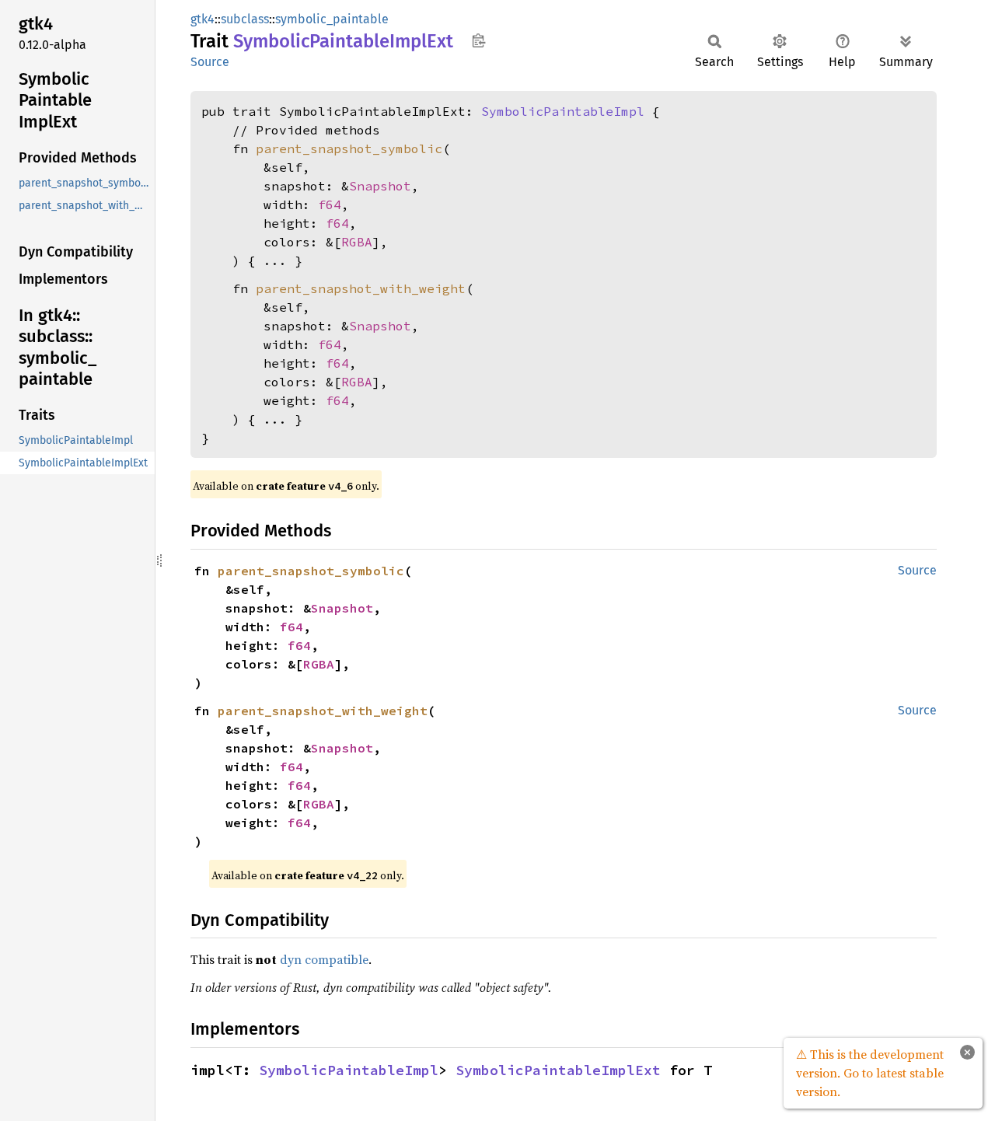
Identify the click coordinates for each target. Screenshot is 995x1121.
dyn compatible (324, 959)
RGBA (356, 242)
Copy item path (478, 40)
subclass (245, 19)
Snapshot (380, 186)
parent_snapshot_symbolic (349, 148)
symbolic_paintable (332, 19)
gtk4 (202, 19)
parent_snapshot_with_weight (361, 288)
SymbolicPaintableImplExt (558, 1070)
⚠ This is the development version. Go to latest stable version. (870, 1073)
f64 (329, 204)
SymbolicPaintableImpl (562, 111)
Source (209, 61)
